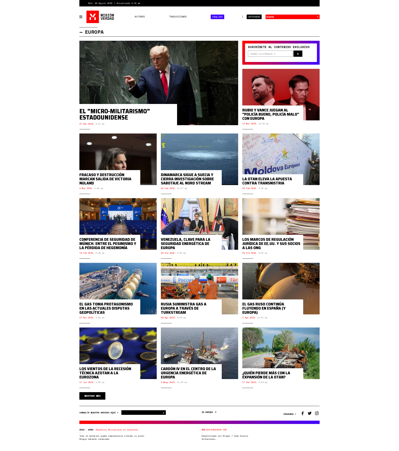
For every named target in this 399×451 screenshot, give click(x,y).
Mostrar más (92, 396)
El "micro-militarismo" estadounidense (114, 114)
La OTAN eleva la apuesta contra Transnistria (267, 180)
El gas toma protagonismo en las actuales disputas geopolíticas (106, 308)
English (217, 17)
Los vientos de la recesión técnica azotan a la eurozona (105, 372)
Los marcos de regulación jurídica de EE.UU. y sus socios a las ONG (271, 243)
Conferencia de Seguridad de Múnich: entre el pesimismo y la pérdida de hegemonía (107, 243)
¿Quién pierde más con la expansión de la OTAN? (266, 374)
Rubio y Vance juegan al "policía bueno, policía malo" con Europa (270, 114)
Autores (140, 16)
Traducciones (178, 16)
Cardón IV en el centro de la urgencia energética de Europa (188, 372)
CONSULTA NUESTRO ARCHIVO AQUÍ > (99, 412)
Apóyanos (254, 17)
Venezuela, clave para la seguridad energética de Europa (185, 243)
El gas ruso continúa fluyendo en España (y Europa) (264, 308)
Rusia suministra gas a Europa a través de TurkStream (183, 308)
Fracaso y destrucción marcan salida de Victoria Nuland (105, 178)
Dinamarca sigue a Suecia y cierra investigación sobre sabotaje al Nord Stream (187, 178)
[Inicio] (100, 17)
